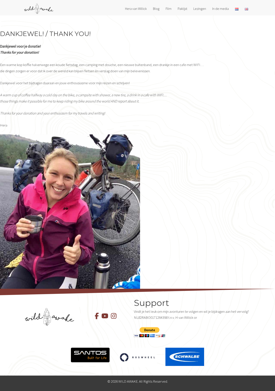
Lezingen (199, 8)
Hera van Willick (136, 8)
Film (168, 8)
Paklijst (182, 8)
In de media (220, 8)
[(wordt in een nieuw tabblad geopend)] (90, 354)
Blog (156, 8)
